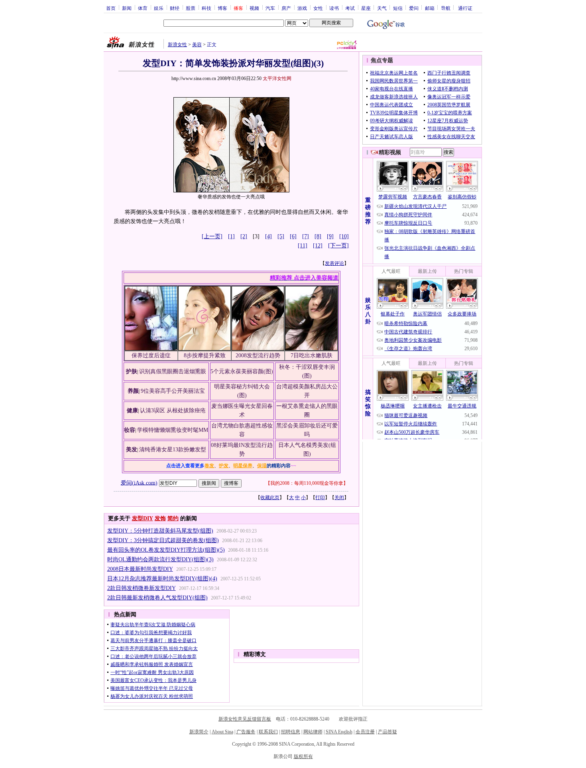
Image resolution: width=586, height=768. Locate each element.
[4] (268, 236)
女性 (318, 8)
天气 (382, 8)
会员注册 (365, 732)
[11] (302, 246)
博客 (222, 8)
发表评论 (334, 263)
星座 (366, 8)
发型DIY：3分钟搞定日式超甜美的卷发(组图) (163, 540)
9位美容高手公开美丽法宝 (173, 391)
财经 (174, 8)
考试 (350, 8)
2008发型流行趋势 (258, 356)
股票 (190, 8)
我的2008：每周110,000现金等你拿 (306, 483)
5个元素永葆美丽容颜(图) (241, 371)
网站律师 (312, 732)
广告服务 (246, 732)
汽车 (270, 8)
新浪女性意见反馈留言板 (244, 719)
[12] (317, 246)
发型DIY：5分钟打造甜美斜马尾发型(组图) (160, 531)
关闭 (339, 497)
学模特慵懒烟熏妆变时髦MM (172, 430)
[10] (344, 236)
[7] (305, 236)
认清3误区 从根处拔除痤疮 (173, 410)
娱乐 (158, 8)
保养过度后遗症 (151, 356)
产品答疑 (387, 732)
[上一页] (212, 236)
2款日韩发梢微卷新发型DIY (141, 588)
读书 (334, 8)
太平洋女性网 (277, 78)
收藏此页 (269, 497)
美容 (197, 44)
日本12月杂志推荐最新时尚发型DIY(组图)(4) (162, 579)
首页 (111, 8)
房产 (286, 8)
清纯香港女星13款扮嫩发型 (172, 450)
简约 (173, 518)
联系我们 (268, 732)
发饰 (160, 518)
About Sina (222, 732)
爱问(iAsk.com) (139, 483)
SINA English (339, 732)
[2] (243, 236)
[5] (280, 236)
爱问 (414, 8)
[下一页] (338, 246)
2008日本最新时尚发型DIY (140, 569)
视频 (254, 8)
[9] (330, 236)
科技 (206, 8)
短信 (398, 8)
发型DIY (142, 518)
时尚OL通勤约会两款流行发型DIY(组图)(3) (160, 559)
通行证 (465, 8)
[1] (231, 236)
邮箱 (430, 8)
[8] (318, 236)
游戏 (302, 8)
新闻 (127, 8)
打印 (320, 497)
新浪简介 (198, 732)
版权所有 (303, 756)
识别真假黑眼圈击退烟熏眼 (172, 371)
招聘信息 (290, 732)
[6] (293, 236)
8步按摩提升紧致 (205, 356)
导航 (445, 8)
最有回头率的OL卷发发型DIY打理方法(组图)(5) (166, 550)
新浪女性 (177, 44)
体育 (142, 8)
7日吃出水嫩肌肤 (311, 356)
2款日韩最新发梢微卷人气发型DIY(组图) (157, 598)
